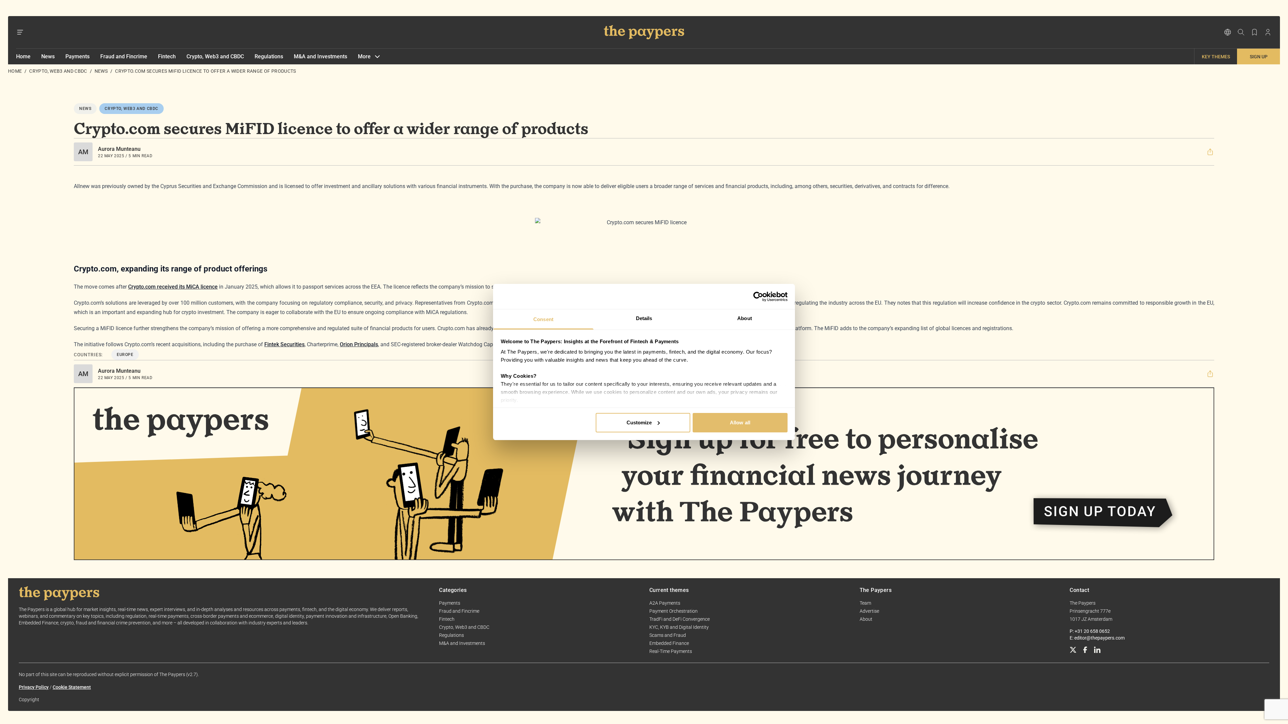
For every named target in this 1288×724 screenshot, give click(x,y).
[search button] (1241, 32)
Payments (77, 56)
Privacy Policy (34, 687)
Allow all (740, 422)
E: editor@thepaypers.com (1097, 638)
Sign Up (1259, 56)
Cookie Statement (72, 687)
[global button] (1228, 32)
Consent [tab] (543, 319)
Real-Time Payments (670, 651)
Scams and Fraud (667, 635)
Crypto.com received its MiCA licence (173, 287)
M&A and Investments (320, 56)
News (48, 56)
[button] (1210, 152)
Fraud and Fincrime (123, 56)
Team (865, 603)
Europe (125, 354)
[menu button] (20, 32)
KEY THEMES (1216, 56)
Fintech (167, 56)
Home (23, 56)
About (866, 619)
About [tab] (744, 318)
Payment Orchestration (673, 611)
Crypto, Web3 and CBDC (215, 56)
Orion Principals (359, 344)
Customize (639, 422)
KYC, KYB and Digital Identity (679, 627)
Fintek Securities (284, 344)
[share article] (1210, 152)
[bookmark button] (1254, 32)
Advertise (869, 611)
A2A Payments (664, 603)
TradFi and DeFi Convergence (679, 619)
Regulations (269, 56)
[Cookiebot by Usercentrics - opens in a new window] (758, 297)
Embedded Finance (669, 643)
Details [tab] (644, 318)
